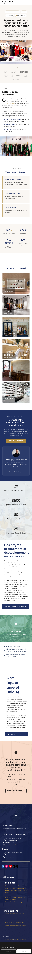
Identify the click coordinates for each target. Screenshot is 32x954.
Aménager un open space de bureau (15, 888)
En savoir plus (10, 947)
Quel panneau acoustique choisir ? (15, 895)
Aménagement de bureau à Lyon (14, 913)
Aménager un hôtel (10, 899)
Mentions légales (9, 939)
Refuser (8, 951)
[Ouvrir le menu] (28, 2)
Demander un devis (16, 441)
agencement (11, 103)
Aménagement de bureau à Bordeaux (15, 925)
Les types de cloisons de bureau (14, 886)
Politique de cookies (11, 941)
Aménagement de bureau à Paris (14, 922)
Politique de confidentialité (20, 939)
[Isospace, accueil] (7, 2)
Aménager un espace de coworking (15, 897)
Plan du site (19, 941)
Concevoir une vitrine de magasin (14, 902)
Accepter (24, 951)
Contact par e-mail (10, 845)
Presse (24, 941)
